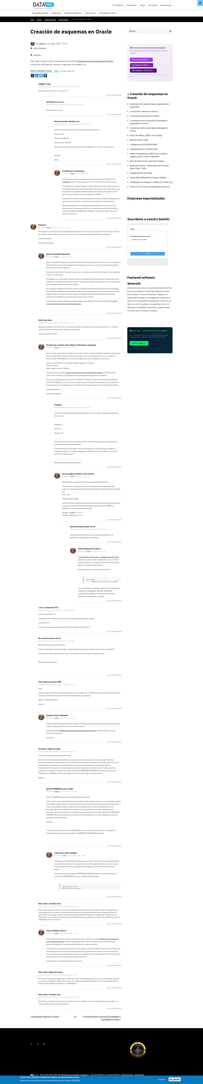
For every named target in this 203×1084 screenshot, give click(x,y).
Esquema (42, 225)
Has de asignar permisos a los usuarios (78, 474)
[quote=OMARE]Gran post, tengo (59, 789)
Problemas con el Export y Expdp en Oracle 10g (151, 182)
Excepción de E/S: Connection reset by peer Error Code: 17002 (149, 167)
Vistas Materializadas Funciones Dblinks (148, 177)
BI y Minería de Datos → (141, 65)
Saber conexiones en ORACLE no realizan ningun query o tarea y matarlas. (148, 155)
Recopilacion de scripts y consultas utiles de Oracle (99, 557)
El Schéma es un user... (55, 102)
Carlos (42, 43)
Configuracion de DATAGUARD (143, 144)
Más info (76, 1080)
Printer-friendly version (41, 71)
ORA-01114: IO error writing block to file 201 (150, 186)
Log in (56, 71)
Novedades (153, 5)
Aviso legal (139, 1074)
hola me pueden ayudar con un (82, 527)
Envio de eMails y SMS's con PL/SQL (146, 135)
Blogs (143, 5)
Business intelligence (73, 13)
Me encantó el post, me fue (49, 638)
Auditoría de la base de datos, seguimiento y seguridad (149, 105)
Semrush (134, 283)
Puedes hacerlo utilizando (57, 715)
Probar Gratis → (138, 343)
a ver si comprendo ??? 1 (48, 607)
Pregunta (58, 405)
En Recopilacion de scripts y (89, 549)
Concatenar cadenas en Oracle (44, 1016)
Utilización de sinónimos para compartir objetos (77, 731)
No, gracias (175, 1079)
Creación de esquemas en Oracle (144, 116)
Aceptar (161, 1079)
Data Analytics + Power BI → (142, 70)
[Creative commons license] (34, 1074)
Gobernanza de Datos (107, 13)
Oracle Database (39, 48)
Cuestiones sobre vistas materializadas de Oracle (149, 129)
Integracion (56, 13)
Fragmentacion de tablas (141, 173)
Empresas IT (132, 5)
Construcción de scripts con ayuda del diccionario (84, 373)
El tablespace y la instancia (73, 171)
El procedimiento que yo (56, 931)
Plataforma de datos (40, 13)
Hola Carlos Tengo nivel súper (50, 972)
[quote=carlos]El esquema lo (58, 254)
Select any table (45, 320)
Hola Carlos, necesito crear (49, 904)
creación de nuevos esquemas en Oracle (95, 61)
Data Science (90, 13)
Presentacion (127, 1074)
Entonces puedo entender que (66, 121)
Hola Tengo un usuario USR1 (49, 682)
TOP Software (118, 5)
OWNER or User (44, 84)
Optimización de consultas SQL (144, 149)
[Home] (43, 5)
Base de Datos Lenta (139, 140)
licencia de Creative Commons (75, 1074)
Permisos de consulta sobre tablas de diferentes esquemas (71, 345)
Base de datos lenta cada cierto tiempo (147, 161)
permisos (37, 55)
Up (75, 1016)
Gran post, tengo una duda (49, 749)
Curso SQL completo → (140, 60)
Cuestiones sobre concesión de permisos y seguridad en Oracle (149, 122)
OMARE (57, 791)
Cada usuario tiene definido (65, 853)
